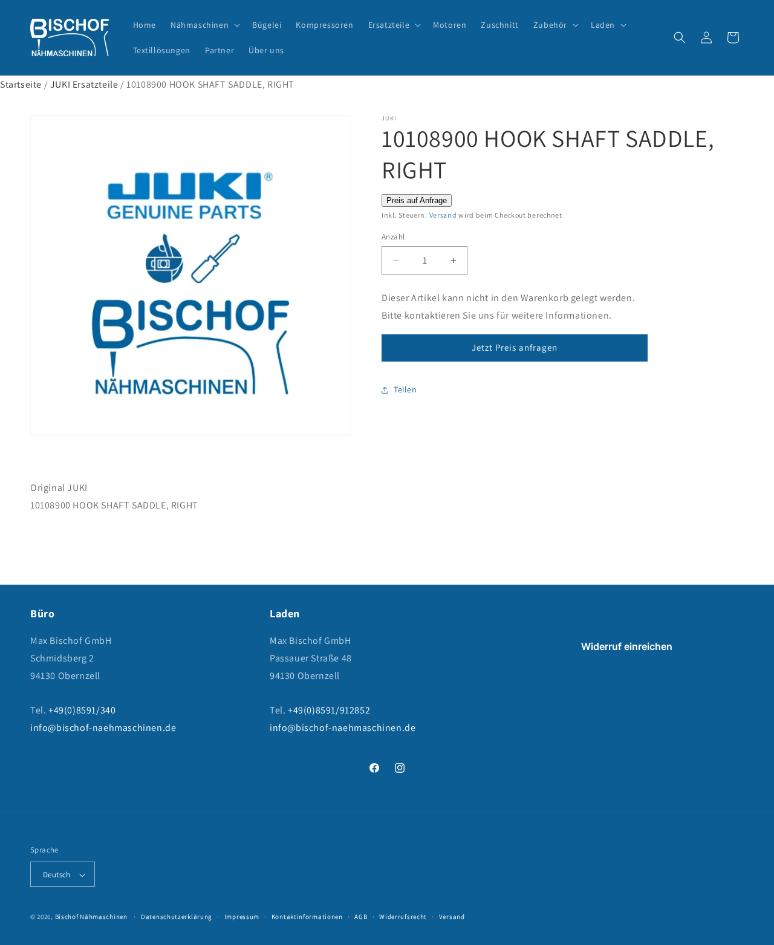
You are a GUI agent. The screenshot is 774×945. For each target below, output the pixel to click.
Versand (443, 214)
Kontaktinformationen (307, 916)
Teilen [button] (405, 389)
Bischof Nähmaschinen (91, 917)
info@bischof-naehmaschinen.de (103, 727)
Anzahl (393, 237)
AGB (360, 916)
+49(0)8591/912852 (329, 710)
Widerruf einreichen (626, 646)
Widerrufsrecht (403, 916)
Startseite (21, 84)
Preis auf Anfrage (416, 200)
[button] (204, 24)
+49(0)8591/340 (81, 710)
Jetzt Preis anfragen (515, 347)
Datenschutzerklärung (176, 916)
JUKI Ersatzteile (84, 84)
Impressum (241, 916)
